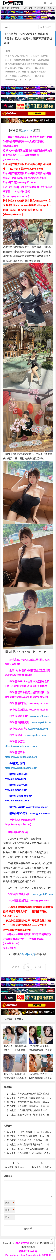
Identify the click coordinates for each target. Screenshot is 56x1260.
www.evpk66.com (39, 716)
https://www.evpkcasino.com (21, 757)
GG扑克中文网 (27, 954)
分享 (39, 967)
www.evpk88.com (41, 722)
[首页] (52, 1239)
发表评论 (46, 27)
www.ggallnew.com (40, 813)
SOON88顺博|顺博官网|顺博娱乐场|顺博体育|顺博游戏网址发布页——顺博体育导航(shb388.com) (28, 911)
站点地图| (44, 1243)
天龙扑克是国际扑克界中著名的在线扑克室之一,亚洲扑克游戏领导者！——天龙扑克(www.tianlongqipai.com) (27, 925)
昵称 (9, 1202)
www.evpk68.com (38, 728)
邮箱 (9, 1210)
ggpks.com (27, 130)
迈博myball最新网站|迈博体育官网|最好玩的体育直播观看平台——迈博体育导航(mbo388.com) (27, 155)
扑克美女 (15, 8)
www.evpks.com (38, 703)
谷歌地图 (30, 1247)
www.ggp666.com (43, 894)
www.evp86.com (38, 709)
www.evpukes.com (35, 735)
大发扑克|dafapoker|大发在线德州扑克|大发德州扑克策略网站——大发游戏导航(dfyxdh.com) (27, 141)
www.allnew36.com (15, 779)
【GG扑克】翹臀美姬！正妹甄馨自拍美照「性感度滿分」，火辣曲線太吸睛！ (41, 1050)
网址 (7, 1217)
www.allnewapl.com (37, 807)
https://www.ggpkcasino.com (21, 768)
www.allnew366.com (16, 790)
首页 (7, 8)
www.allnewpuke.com (17, 800)
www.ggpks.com (39, 900)
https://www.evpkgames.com (21, 746)
